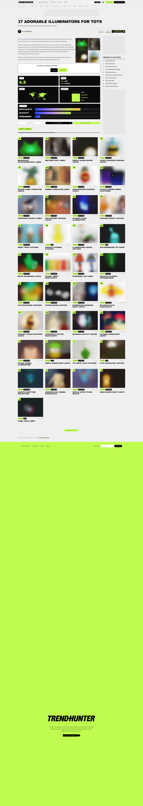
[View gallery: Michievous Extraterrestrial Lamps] (82, 44)
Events (60, 2)
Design (46, 6)
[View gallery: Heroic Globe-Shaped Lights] (82, 56)
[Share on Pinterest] (123, 31)
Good (65, 6)
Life (36, 6)
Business (56, 6)
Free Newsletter (119, 2)
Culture (41, 6)
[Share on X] (121, 31)
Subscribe (118, 446)
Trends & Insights (43, 2)
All (19, 6)
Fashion (75, 6)
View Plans (109, 2)
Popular (24, 6)
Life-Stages (26, 18)
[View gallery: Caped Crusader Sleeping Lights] (94, 56)
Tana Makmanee (28, 31)
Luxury (69, 6)
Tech (32, 6)
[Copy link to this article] (113, 31)
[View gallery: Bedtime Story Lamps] (94, 44)
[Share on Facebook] (118, 31)
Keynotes (86, 6)
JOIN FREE (63, 70)
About (65, 2)
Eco (61, 6)
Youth (31, 18)
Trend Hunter (20, 18)
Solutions (53, 2)
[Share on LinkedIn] (115, 31)
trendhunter (108, 32)
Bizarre (80, 6)
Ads (51, 6)
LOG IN (54, 70)
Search (97, 2)
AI (28, 6)
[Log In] (103, 2)
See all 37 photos (25, 129)
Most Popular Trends (44, 437)
